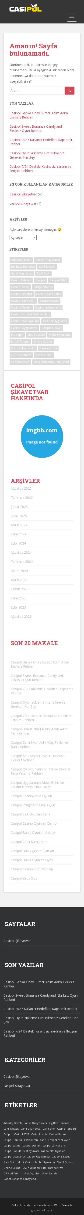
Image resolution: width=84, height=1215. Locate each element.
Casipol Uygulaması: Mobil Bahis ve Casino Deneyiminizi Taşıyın (37, 784)
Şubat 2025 (19, 506)
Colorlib (16, 1205)
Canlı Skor (43, 273)
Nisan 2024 (19, 570)
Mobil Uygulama (59, 335)
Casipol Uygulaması (24, 328)
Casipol (40, 280)
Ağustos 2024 (21, 552)
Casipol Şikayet (52, 328)
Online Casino (43, 341)
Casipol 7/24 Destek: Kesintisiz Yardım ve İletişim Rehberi (40, 168)
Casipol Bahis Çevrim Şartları (32, 851)
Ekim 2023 (18, 598)
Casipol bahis (20, 287)
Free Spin (17, 335)
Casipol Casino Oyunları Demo (34, 823)
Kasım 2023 (19, 589)
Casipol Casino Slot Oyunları (32, 869)
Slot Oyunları (43, 355)
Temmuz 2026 (22, 497)
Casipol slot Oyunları (25, 321)
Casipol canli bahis (48, 294)
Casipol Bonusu (21, 294)
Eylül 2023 (18, 607)
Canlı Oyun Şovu (22, 273)
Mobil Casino (36, 335)
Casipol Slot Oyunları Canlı (30, 814)
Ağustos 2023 (21, 616)
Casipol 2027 (58, 280)
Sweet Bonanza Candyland (51, 362)
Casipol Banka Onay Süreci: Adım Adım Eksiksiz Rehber (39, 115)
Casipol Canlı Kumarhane (29, 841)
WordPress (61, 1205)
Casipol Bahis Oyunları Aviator (33, 832)
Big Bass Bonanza (23, 267)
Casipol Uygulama (55, 321)
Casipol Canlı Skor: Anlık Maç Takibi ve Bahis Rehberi (39, 744)
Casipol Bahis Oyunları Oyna (32, 860)
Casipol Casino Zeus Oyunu (31, 796)
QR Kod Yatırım (21, 355)
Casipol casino (49, 301)
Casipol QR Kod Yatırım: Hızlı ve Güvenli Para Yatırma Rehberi (40, 771)
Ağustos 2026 (21, 488)
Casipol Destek (21, 307)
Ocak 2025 (19, 516)
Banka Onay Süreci (47, 260)
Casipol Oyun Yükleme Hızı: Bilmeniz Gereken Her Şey (37, 155)
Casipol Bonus (42, 287)
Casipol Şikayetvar (23, 194)
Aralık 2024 (19, 525)
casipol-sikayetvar (23, 203)
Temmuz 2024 (22, 561)
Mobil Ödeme (20, 341)
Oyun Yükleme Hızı (23, 348)
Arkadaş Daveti (21, 260)
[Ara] (69, 91)
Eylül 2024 (18, 543)
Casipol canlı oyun (23, 301)
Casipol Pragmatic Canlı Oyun (33, 805)
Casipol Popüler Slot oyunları (30, 314)
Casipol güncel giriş (48, 307)
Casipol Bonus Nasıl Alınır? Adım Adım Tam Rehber (39, 731)
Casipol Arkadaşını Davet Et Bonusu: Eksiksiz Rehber (38, 758)
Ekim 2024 (18, 534)
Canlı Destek (47, 267)
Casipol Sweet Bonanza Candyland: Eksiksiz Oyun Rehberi (36, 128)
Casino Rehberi (21, 280)
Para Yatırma (48, 348)
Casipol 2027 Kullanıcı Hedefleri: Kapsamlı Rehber (41, 141)
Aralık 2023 (19, 580)
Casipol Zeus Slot (24, 878)
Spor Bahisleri (20, 362)
